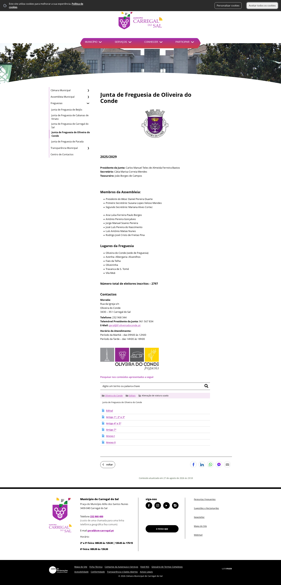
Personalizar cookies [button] (228, 5)
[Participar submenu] (193, 42)
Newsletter (199, 517)
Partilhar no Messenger (219, 464)
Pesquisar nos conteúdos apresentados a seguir (127, 377)
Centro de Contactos (62, 154)
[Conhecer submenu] (161, 42)
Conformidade (98, 571)
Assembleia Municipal (62, 96)
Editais (132, 395)
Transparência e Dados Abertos (122, 571)
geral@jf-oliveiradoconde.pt (124, 325)
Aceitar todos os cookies (262, 5)
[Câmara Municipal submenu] (88, 90)
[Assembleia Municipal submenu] (88, 97)
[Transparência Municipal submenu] (88, 148)
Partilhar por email (227, 464)
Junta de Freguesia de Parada (67, 141)
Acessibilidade (81, 571)
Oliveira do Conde (114, 395)
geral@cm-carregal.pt (101, 530)
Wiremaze (227, 568)
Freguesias (56, 103)
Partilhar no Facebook (193, 464)
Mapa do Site (200, 526)
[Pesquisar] (206, 386)
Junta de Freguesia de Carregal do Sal (70, 125)
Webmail (198, 534)
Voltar (109, 464)
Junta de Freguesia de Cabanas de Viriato (70, 117)
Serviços (121, 42)
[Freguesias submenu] (88, 103)
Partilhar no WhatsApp (210, 464)
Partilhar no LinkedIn (202, 464)
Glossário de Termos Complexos (167, 566)
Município (91, 42)
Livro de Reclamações (58, 570)
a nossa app (162, 528)
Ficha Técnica (95, 566)
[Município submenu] (100, 42)
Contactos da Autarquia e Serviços (121, 566)
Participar (182, 42)
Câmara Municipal (61, 90)
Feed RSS (144, 566)
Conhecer (151, 42)
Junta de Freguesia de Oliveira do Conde (71, 134)
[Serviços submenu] (130, 42)
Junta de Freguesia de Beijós (66, 109)
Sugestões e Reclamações (206, 508)
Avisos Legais (146, 571)
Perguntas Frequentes (205, 499)
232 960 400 (96, 516)
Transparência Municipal (64, 148)
